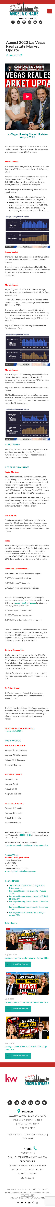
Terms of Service (36, 1134)
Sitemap (14, 1198)
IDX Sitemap (24, 1198)
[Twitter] (21, 1202)
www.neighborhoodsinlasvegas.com (20, 871)
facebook (13, 22)
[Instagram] (37, 1202)
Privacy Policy (15, 1134)
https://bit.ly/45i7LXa (13, 731)
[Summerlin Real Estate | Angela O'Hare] (24, 8)
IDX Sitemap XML (37, 1198)
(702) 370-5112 (27, 1153)
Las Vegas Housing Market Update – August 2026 (27, 958)
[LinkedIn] (29, 1202)
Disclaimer (27, 1138)
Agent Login (21, 1192)
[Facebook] (17, 1202)
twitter (18, 22)
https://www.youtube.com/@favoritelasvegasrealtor (26, 845)
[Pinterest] (33, 1202)
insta (29, 22)
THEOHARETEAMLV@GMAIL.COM (31, 1157)
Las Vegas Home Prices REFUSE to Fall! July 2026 (26, 1002)
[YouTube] (25, 1202)
